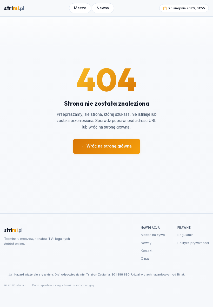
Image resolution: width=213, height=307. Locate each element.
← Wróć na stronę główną (107, 146)
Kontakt (146, 251)
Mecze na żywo (153, 235)
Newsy (146, 243)
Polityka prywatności (193, 243)
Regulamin (185, 235)
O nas (145, 258)
